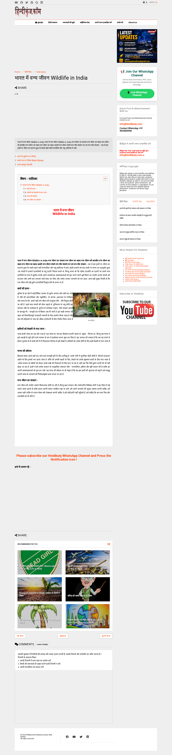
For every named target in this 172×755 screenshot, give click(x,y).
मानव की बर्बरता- (32, 196)
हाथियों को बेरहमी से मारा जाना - (37, 192)
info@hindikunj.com (131, 124)
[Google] (36, 2)
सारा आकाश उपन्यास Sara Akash (135, 275)
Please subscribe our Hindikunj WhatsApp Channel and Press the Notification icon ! (63, 457)
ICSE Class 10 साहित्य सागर (134, 264)
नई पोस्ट (20, 636)
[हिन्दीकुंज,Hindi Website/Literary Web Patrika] (28, 16)
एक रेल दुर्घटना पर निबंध (26, 156)
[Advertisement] (108, 12)
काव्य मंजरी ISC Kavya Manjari (135, 274)
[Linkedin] (41, 2)
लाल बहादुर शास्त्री (24, 164)
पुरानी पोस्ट (106, 636)
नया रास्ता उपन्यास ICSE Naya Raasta (137, 270)
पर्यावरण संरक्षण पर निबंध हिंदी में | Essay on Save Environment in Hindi (85, 621)
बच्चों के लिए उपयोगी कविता (133, 281)
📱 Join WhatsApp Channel (137, 93)
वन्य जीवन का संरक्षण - (35, 200)
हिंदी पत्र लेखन (129, 260)
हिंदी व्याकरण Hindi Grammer (134, 259)
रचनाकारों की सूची (69, 22)
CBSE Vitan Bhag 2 (132, 279)
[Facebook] (21, 2)
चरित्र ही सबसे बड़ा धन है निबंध (80, 595)
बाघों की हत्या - (32, 189)
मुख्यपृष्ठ (40, 22)
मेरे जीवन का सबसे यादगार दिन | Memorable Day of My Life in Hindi (37, 567)
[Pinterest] (32, 2)
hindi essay (41, 72)
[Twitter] (26, 2)
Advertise (132, 22)
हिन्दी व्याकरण (52, 22)
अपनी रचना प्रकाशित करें (103, 22)
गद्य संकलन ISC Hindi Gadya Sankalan (138, 272)
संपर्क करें (120, 22)
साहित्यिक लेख (84, 22)
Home (17, 72)
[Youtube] (16, 2)
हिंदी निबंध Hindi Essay (132, 262)
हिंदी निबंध (28, 72)
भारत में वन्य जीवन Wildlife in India (35, 185)
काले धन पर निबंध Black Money (30, 160)
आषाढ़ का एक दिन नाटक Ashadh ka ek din (138, 277)
